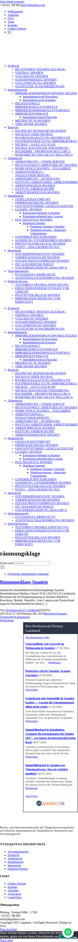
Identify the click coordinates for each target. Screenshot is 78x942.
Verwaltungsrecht (18, 851)
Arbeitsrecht (15, 858)
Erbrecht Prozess (18, 868)
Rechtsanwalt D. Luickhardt (22, 610)
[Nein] (75, 937)
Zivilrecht (6, 617)
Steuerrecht (14, 865)
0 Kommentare (21, 617)
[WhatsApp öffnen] (68, 932)
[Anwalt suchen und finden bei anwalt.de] (50, 805)
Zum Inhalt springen (12, 1)
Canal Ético (15, 897)
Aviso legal (14, 893)
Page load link (8, 929)
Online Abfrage (17, 883)
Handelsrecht (15, 862)
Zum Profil (31, 796)
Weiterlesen (7, 620)
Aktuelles (13, 890)
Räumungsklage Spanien (24, 581)
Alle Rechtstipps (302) (37, 637)
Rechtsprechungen (55, 613)
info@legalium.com (33, 5)
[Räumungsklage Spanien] (28, 573)
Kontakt (12, 887)
